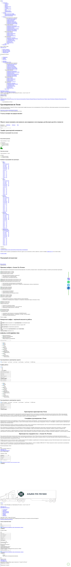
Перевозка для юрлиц (11, 37)
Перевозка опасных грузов (12, 23)
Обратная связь (8, 10)
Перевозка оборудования (12, 29)
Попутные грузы (10, 42)
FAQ (6, 9)
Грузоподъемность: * (4, 542)
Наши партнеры (6, 511)
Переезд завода (10, 32)
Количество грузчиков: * (5, 544)
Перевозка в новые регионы (12, 38)
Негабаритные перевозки (12, 18)
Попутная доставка (6, 50)
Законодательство (8, 11)
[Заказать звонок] (68, 288)
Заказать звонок (3, 94)
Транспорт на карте (6, 51)
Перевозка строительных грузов (13, 26)
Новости (6, 5)
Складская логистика (11, 40)
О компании (5, 2)
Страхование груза (10, 39)
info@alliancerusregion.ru (11, 91)
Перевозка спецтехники (11, 21)
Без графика (4, 370)
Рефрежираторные (10, 20)
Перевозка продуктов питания (13, 28)
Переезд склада (10, 34)
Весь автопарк (3, 264)
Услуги (4, 16)
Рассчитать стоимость (4, 90)
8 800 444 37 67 (3, 47)
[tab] (37, 169)
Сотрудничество (8, 8)
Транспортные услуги (7, 62)
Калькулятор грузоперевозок (22, 249)
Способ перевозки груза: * (5, 546)
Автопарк (7, 3)
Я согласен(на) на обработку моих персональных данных (12, 527)
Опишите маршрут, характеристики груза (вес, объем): (10, 548)
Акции (6, 4)
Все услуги (7, 43)
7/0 (2, 369)
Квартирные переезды (11, 35)
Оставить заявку (3, 253)
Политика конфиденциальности (6, 519)
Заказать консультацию (13, 110)
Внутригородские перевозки (10, 14)
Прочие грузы (9, 41)
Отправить (2, 463)
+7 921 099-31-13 (3, 561)
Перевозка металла (10, 27)
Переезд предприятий (11, 33)
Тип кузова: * (3, 540)
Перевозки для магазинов (12, 30)
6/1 (2, 368)
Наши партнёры (8, 6)
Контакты (4, 44)
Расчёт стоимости (6, 49)
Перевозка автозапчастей (12, 25)
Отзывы (6, 7)
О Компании (5, 57)
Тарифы (4, 12)
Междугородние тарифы (9, 13)
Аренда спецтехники (9, 15)
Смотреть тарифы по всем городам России (8, 249)
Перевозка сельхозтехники (12, 22)
